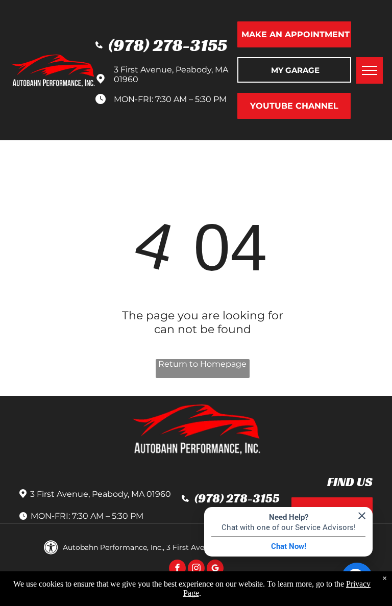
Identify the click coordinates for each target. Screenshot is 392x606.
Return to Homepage (202, 364)
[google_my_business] (215, 569)
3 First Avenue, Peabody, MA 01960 (100, 494)
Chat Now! (288, 546)
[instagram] (196, 569)
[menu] (369, 70)
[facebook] (177, 569)
